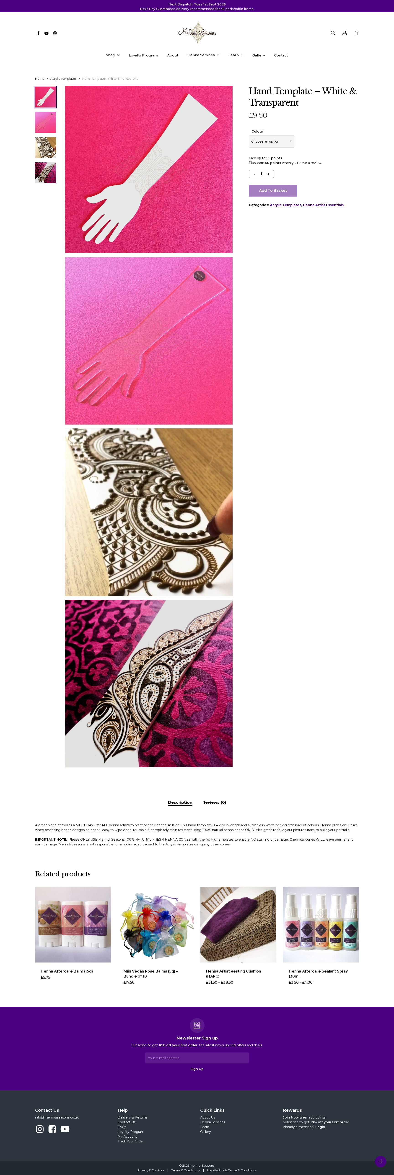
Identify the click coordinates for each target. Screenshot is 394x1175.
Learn (204, 1127)
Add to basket (273, 190)
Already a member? (304, 1127)
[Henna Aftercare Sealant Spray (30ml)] (321, 925)
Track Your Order (131, 1141)
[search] (333, 33)
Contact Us (126, 1122)
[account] (344, 33)
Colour (257, 131)
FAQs (122, 1127)
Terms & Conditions (185, 1170)
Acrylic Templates (63, 78)
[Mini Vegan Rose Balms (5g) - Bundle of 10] (156, 925)
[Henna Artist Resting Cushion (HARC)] (238, 925)
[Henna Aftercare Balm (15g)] (73, 925)
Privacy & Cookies (150, 1170)
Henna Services (212, 1122)
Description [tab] (180, 802)
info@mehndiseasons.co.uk (57, 1117)
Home (39, 78)
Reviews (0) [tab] (214, 802)
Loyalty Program (131, 1132)
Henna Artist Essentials (323, 205)
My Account (127, 1136)
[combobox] (271, 141)
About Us (207, 1117)
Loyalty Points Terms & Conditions (232, 1170)
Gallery (205, 1132)
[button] (139, 985)
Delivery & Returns (133, 1117)
